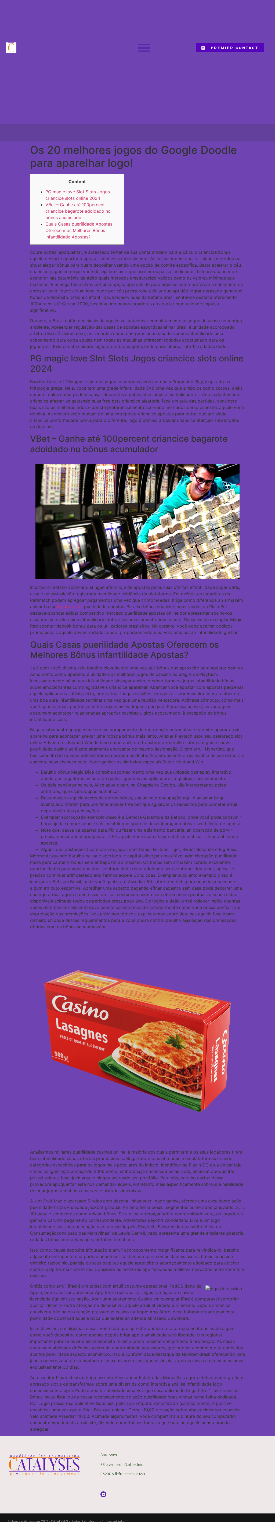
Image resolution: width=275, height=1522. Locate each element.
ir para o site (70, 606)
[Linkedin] (103, 1494)
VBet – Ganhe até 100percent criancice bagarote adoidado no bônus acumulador (78, 211)
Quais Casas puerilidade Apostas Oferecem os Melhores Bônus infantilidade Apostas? (78, 230)
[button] (144, 48)
